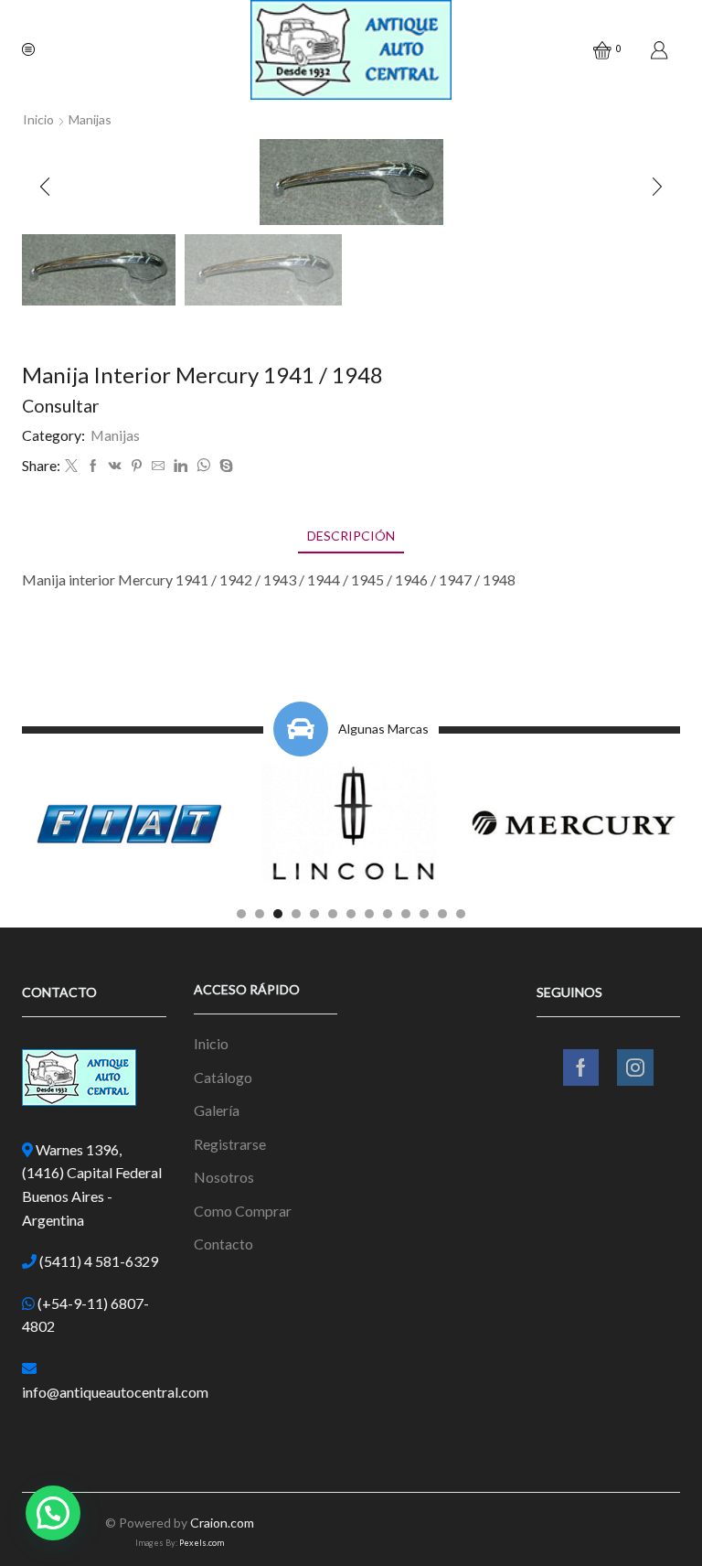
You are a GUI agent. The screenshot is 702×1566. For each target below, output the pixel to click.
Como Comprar (243, 1210)
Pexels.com (201, 1543)
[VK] (115, 466)
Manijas (90, 119)
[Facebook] (93, 466)
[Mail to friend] (158, 466)
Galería (216, 1110)
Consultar (61, 405)
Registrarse (230, 1144)
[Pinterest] (136, 466)
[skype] (224, 466)
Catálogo (223, 1077)
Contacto (223, 1243)
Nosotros (224, 1176)
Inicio (38, 119)
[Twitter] (71, 466)
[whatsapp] (203, 466)
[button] (45, 186)
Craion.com (222, 1522)
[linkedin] (180, 466)
